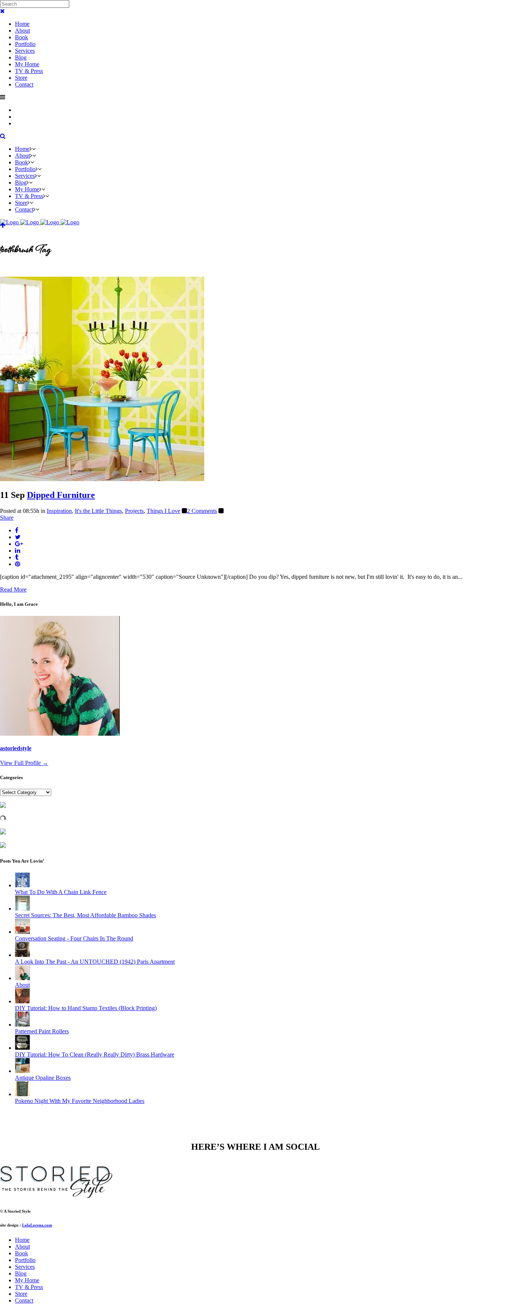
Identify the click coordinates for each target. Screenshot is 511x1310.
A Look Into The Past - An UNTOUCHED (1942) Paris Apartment (95, 961)
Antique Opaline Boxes (43, 1078)
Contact (24, 1300)
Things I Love (163, 511)
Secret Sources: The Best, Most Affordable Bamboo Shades (85, 915)
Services (25, 1267)
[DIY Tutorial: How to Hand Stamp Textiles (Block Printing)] (22, 1001)
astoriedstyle (15, 748)
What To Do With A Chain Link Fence (61, 892)
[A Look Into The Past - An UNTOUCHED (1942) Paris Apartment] (22, 955)
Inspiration (59, 511)
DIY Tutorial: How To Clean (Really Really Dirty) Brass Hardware (94, 1054)
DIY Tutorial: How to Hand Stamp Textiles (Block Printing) (86, 1008)
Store (21, 1294)
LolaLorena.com (37, 1225)
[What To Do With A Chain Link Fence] (22, 885)
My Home (27, 1280)
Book (21, 1253)
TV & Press (29, 1287)
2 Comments (202, 511)
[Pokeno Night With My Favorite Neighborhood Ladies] (22, 1094)
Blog (21, 1273)
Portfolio (25, 1260)
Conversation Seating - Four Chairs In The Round (74, 938)
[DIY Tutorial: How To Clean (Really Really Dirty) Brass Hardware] (22, 1048)
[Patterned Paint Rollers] (22, 1024)
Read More (13, 589)
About (22, 985)
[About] (22, 978)
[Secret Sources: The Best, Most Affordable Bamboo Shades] (22, 908)
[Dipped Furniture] (102, 479)
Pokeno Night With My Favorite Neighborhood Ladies (79, 1101)
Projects (134, 511)
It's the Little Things (98, 511)
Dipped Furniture (61, 495)
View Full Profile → (24, 763)
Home (22, 1240)
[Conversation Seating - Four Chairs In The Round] (22, 931)
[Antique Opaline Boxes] (22, 1071)
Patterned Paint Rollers (42, 1031)
